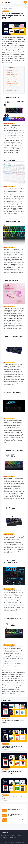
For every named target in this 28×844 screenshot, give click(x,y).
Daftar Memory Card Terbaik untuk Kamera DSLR (13, 797)
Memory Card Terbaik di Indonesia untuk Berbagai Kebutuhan (13, 746)
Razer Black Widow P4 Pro (12, 83)
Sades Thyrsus (10, 85)
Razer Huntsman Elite (11, 70)
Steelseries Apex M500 (12, 79)
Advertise (12, 835)
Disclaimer (18, 835)
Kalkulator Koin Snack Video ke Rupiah (16, 819)
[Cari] (25, 2)
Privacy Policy (4, 837)
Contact (7, 835)
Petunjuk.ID (4, 832)
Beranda (4, 8)
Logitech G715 (9, 72)
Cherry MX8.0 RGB (11, 76)
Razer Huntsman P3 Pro (12, 90)
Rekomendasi (9, 8)
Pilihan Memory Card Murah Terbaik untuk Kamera (13, 721)
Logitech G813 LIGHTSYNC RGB (14, 88)
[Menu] (22, 2)
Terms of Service (12, 837)
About (2, 835)
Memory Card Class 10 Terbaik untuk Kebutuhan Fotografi (12, 772)
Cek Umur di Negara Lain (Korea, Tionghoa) (15, 815)
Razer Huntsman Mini (11, 74)
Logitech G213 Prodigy (11, 81)
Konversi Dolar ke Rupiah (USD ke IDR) (16, 809)
